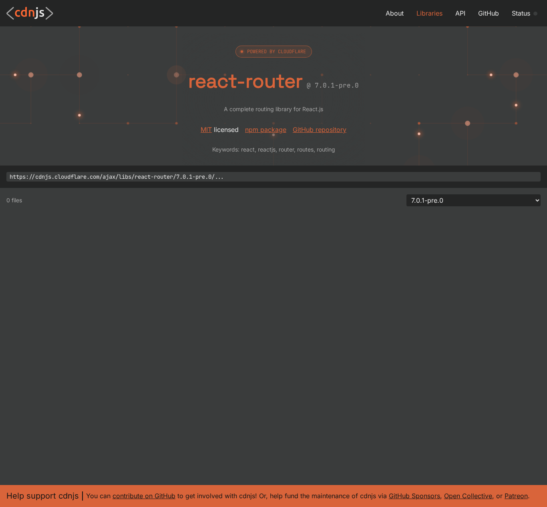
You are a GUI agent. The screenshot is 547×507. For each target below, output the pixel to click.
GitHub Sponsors (414, 496)
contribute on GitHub (144, 496)
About (395, 13)
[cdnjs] (29, 13)
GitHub (488, 13)
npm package (265, 130)
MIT (206, 130)
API (460, 13)
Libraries (429, 13)
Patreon (516, 496)
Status (521, 13)
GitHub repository (319, 130)
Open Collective (468, 496)
